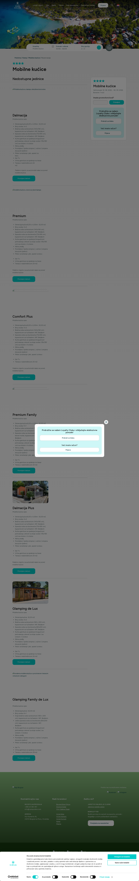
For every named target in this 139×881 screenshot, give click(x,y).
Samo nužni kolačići (122, 863)
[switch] (55, 877)
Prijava (68, 450)
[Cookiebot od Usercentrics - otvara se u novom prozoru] (13, 877)
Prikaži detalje (105, 877)
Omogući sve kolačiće (122, 857)
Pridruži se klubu (68, 438)
